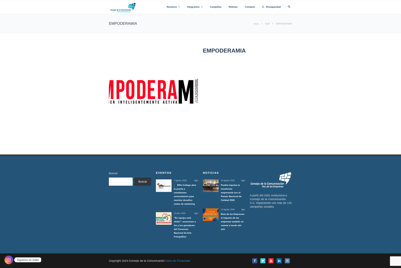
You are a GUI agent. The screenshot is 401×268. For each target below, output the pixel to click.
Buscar (113, 173)
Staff (267, 23)
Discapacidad (273, 6)
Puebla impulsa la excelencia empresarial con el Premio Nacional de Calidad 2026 (231, 192)
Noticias (233, 6)
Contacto (250, 6)
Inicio (256, 23)
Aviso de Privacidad (177, 260)
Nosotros (172, 6)
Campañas (215, 6)
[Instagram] (9, 260)
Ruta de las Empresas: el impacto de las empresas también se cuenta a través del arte (233, 221)
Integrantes (193, 6)
